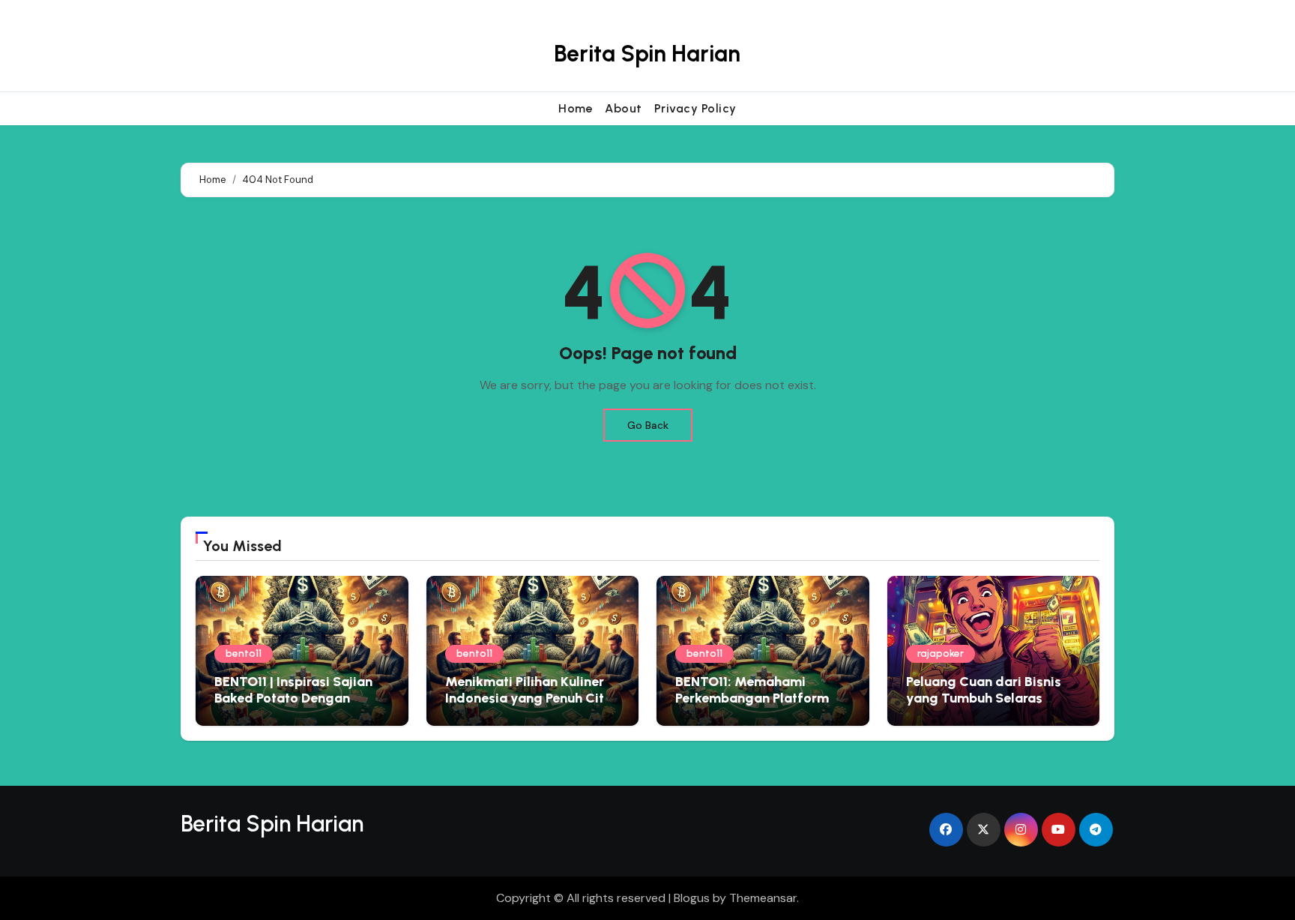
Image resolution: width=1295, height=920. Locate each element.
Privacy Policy (695, 108)
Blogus (692, 898)
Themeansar (763, 898)
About (623, 108)
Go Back (647, 425)
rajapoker (940, 653)
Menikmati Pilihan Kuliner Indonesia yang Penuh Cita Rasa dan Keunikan (528, 697)
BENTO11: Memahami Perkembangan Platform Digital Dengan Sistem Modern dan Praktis (752, 706)
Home (575, 108)
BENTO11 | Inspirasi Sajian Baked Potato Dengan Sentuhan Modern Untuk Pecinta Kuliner (293, 706)
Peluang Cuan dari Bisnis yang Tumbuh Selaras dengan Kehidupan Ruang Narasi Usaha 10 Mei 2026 (987, 706)
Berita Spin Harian (647, 53)
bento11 (244, 653)
